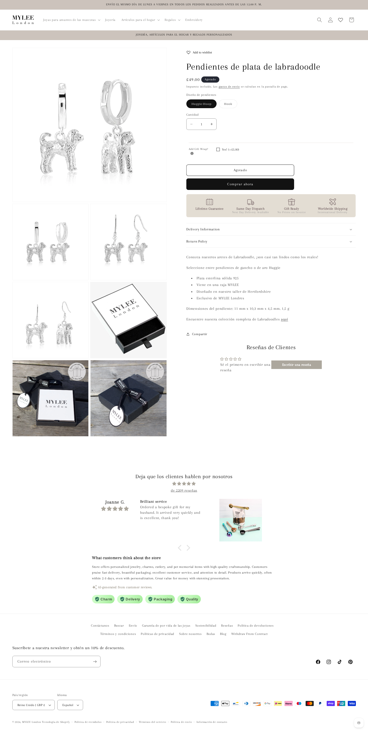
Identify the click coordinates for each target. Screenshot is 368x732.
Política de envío (181, 722)
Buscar (119, 625)
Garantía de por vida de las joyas (166, 625)
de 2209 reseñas (184, 490)
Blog (223, 634)
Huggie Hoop (204, 105)
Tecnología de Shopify (56, 722)
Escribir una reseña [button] (296, 365)
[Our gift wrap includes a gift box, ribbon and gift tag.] (192, 153)
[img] (184, 483)
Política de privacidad (120, 722)
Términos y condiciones (118, 634)
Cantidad (192, 114)
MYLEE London (31, 722)
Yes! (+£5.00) (230, 149)
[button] (71, 20)
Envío (133, 625)
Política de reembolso (88, 722)
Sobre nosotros (190, 634)
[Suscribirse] (94, 661)
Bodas (211, 634)
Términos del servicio (152, 722)
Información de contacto (212, 722)
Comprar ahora (240, 184)
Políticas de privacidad (157, 634)
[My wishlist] (340, 19)
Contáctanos (100, 625)
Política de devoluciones (256, 625)
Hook (230, 105)
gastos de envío (229, 86)
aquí (284, 319)
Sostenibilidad (205, 625)
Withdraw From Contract (249, 634)
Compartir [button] (199, 334)
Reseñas (227, 625)
